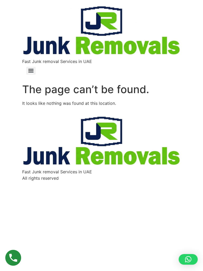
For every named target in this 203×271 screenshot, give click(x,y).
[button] (188, 259)
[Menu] (31, 71)
